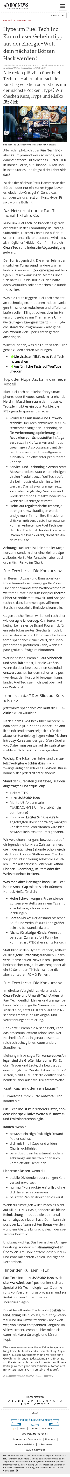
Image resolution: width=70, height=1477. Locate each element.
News (23, 1428)
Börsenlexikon (35, 1397)
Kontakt (33, 1428)
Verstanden (8, 1470)
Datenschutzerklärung (33, 1433)
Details (60, 1467)
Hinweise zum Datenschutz (26, 1439)
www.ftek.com (21, 1282)
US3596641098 (24, 20)
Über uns (50, 1439)
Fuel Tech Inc (9, 20)
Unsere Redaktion (25, 1444)
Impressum (48, 1428)
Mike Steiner (45, 1444)
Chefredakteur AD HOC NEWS (32, 68)
